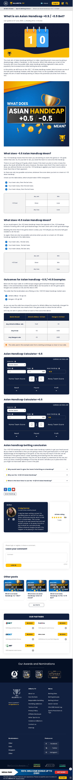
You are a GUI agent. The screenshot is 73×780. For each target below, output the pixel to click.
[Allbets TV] (17, 3)
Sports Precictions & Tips (55, 712)
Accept (62, 778)
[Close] (70, 769)
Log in (55, 3)
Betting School (53, 700)
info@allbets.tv (14, 704)
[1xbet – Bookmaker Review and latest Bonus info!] (33, 639)
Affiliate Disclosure (34, 714)
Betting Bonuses (53, 697)
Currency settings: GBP (60, 359)
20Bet (10, 753)
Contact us (32, 724)
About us (31, 694)
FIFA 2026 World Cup (55, 707)
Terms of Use (33, 707)
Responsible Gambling (36, 700)
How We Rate (32, 697)
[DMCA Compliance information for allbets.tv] (50, 765)
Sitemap (31, 728)
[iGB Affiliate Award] (14, 674)
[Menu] (6, 3)
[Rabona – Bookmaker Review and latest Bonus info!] (65, 628)
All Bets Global (8, 8)
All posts (36, 605)
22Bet (10, 743)
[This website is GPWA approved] (37, 765)
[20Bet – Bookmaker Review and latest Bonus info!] (33, 650)
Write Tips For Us (34, 717)
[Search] (67, 3)
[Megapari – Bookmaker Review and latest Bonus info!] (65, 639)
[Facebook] (5, 489)
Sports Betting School (23, 8)
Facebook (53, 744)
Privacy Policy (33, 711)
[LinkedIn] (14, 519)
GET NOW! (61, 772)
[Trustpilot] (62, 765)
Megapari (12, 750)
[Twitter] (9, 489)
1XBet (10, 747)
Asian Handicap (10, 494)
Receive (30, 623)
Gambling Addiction (35, 704)
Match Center (53, 704)
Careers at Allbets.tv (35, 721)
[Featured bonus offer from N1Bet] (62, 3)
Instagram (53, 752)
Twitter (54, 748)
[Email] (13, 489)
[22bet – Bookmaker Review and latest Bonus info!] (33, 628)
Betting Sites (52, 694)
